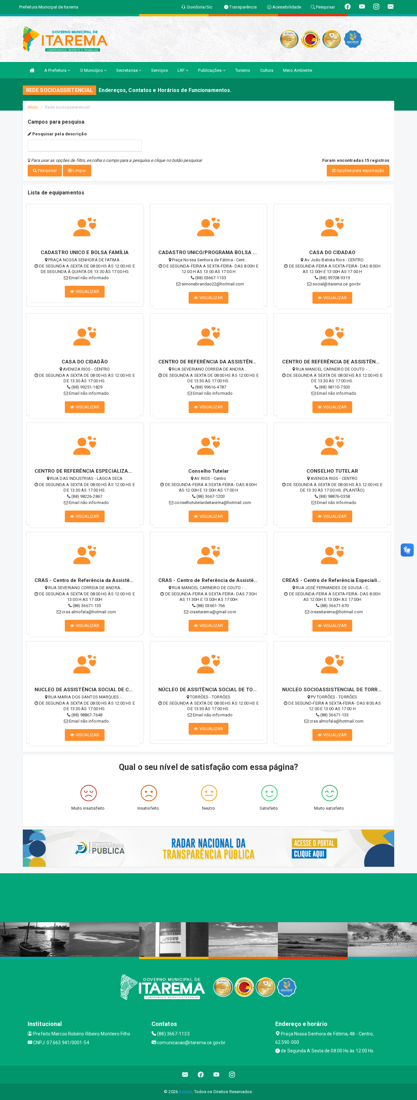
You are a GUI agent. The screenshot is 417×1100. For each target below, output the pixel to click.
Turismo (243, 70)
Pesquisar (47, 170)
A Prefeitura (55, 70)
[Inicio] (32, 70)
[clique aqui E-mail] (185, 1074)
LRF (182, 70)
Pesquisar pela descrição (59, 133)
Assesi (185, 1091)
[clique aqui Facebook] (201, 1074)
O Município (92, 70)
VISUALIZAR (87, 291)
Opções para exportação (360, 170)
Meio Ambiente (297, 70)
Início (33, 107)
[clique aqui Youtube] (216, 1074)
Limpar (79, 170)
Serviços (159, 70)
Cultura (267, 70)
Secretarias (127, 70)
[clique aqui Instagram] (232, 1074)
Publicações (210, 70)
